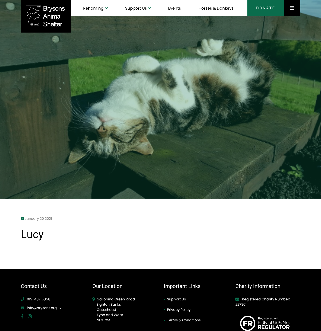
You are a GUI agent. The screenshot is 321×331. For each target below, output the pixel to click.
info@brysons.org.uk (44, 307)
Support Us (136, 8)
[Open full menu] (292, 8)
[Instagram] (31, 316)
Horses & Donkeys (216, 8)
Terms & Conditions (184, 320)
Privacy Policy (179, 309)
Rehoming (94, 8)
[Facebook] (24, 316)
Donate (265, 8)
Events (174, 8)
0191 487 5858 (38, 299)
